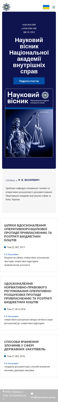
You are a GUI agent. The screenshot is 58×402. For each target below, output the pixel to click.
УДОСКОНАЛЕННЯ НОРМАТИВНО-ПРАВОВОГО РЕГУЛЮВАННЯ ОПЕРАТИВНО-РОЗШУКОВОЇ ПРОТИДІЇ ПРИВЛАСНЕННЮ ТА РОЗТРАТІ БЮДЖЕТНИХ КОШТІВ (28, 293)
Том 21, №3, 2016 (16, 356)
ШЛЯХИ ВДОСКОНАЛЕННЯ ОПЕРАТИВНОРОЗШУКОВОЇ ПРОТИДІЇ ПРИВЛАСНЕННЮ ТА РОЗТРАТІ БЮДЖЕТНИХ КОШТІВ (28, 233)
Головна (10, 180)
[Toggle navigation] (54, 7)
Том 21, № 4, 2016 (16, 309)
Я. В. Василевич (11, 254)
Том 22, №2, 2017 (16, 247)
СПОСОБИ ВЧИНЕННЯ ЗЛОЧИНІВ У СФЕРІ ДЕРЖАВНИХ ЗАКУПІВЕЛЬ (24, 345)
